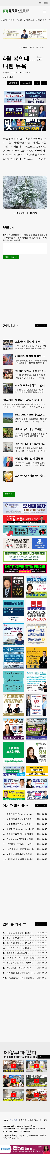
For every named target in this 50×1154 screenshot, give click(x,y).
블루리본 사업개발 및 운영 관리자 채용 (21, 854)
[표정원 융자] (25, 111)
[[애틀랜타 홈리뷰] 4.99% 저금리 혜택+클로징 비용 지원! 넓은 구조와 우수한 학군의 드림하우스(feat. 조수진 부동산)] (36, 1066)
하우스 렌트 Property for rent (19, 814)
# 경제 (12, 20)
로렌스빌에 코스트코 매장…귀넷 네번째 (21, 953)
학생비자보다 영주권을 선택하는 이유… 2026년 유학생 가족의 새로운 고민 (21, 839)
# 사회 (19, 20)
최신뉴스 (13, 1120)
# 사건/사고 (29, 20)
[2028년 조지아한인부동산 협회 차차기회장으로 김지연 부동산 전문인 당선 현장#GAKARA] (13, 1066)
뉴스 (26, 47)
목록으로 (9, 494)
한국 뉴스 (43, 1120)
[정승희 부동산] (36, 729)
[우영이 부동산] (25, 535)
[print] (37, 83)
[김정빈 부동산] (37, 783)
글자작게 (13, 83)
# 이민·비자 (41, 20)
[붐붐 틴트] (36, 610)
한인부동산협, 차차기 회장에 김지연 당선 (21, 963)
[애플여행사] (37, 771)
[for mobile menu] (44, 11)
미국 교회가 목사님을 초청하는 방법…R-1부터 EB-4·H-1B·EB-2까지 (21, 819)
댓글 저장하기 (11, 257)
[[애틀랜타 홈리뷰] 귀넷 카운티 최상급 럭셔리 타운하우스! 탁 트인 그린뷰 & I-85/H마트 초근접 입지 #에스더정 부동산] (36, 1080)
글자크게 (26, 83)
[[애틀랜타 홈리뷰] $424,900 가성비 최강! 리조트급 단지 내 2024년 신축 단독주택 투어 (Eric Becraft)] (13, 1080)
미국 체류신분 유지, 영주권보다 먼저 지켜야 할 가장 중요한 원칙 (21, 824)
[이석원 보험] (25, 522)
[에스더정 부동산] (36, 705)
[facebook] (44, 83)
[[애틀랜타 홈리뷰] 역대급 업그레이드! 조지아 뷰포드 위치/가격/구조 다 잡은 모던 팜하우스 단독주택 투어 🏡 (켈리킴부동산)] (13, 1095)
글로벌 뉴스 (33, 1120)
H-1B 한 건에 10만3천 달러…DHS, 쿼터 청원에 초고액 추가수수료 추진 (21, 849)
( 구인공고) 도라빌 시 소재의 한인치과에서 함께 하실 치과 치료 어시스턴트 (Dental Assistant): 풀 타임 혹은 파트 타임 (21, 844)
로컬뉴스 (22, 1120)
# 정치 (4, 20)
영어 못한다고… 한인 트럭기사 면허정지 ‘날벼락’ (21, 973)
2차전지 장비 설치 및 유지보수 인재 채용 (22, 859)
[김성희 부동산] (25, 34)
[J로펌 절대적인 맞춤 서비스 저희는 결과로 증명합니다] (13, 705)
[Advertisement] (25, 291)
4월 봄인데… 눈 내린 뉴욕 (38, 47)
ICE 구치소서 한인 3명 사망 (19, 968)
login (46, 3)
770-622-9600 (39, 1128)
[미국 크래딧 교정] (25, 125)
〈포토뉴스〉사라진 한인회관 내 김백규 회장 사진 (22, 978)
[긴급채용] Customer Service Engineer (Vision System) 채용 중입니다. (21, 829)
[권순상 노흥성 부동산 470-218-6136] (25, 97)
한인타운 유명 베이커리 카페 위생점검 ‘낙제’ (21, 938)
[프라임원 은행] (13, 610)
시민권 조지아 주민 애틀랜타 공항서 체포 (21, 933)
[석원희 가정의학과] (14, 771)
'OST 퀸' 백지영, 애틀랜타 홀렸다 (21, 958)
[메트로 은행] (36, 634)
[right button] (44, 325)
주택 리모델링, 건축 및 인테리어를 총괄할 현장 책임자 (21, 834)
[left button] (38, 325)
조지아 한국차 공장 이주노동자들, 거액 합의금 (21, 943)
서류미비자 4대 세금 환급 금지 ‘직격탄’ (21, 948)
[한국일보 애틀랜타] (17, 11)
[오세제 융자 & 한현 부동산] (25, 513)
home (22, 47)
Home (5, 1120)
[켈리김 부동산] (36, 587)
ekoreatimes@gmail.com (19, 1131)
